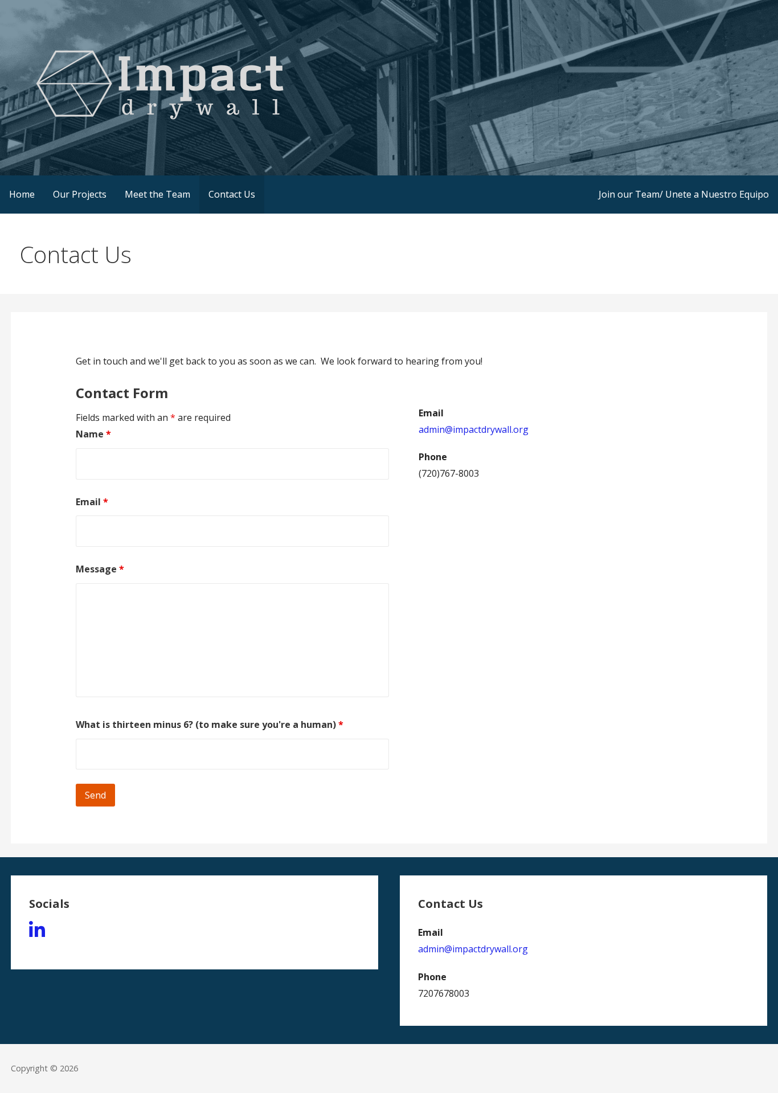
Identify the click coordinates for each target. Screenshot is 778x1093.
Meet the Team (157, 194)
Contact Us (231, 194)
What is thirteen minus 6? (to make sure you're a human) (209, 724)
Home (22, 194)
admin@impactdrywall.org (474, 429)
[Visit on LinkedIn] (37, 933)
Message (100, 569)
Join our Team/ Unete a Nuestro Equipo (684, 194)
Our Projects (80, 194)
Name (93, 434)
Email (92, 502)
